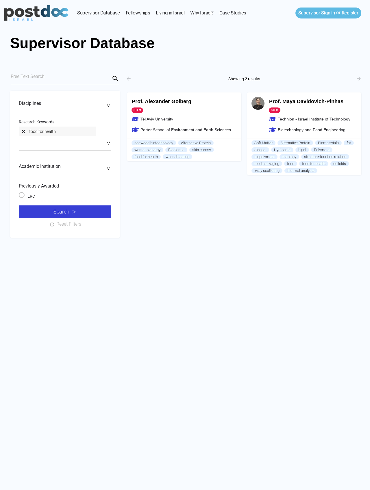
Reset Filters (68, 224)
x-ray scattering (267, 170)
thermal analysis (300, 170)
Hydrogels (282, 150)
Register (350, 13)
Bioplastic (176, 150)
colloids (339, 164)
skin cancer (201, 150)
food (290, 164)
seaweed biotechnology (153, 143)
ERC (31, 196)
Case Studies (232, 13)
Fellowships (138, 13)
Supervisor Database (98, 13)
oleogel (260, 150)
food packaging (266, 164)
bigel (302, 150)
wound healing (177, 157)
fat (349, 143)
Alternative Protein (196, 143)
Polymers (322, 150)
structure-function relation (325, 157)
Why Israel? (202, 13)
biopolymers (264, 157)
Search (61, 212)
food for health (146, 157)
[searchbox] (64, 105)
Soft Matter (263, 143)
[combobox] (65, 106)
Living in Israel (170, 13)
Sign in (316, 13)
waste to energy (147, 150)
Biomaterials (328, 143)
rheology (289, 157)
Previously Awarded (39, 186)
